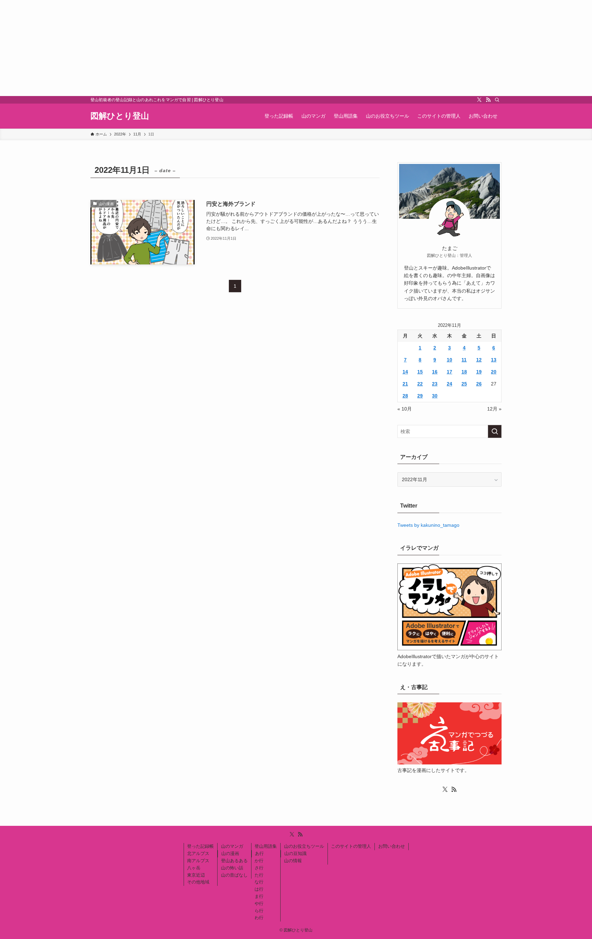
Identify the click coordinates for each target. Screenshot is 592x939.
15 (420, 372)
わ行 (259, 917)
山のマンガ (232, 846)
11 (464, 359)
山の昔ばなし (234, 875)
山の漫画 (230, 853)
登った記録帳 (200, 846)
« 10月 (404, 409)
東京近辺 (196, 875)
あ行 (259, 853)
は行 (259, 889)
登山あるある (234, 860)
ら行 (259, 910)
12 (479, 359)
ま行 (259, 896)
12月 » (494, 409)
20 (493, 372)
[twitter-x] (479, 100)
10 (449, 359)
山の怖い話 (232, 867)
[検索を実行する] (495, 431)
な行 (259, 881)
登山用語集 (266, 846)
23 (434, 384)
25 (464, 384)
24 (449, 384)
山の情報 (293, 860)
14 (405, 372)
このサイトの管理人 (351, 846)
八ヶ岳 (193, 867)
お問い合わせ (391, 846)
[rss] (488, 100)
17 (449, 372)
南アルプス (198, 860)
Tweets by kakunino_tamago (428, 525)
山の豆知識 (295, 853)
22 (420, 384)
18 (464, 372)
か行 (259, 860)
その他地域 (198, 881)
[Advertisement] (205, 48)
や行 (259, 903)
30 (434, 396)
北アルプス (198, 853)
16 (434, 372)
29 (420, 396)
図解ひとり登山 (119, 116)
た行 (259, 875)
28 (405, 396)
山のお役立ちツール (304, 846)
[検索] (497, 100)
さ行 (259, 867)
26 (479, 384)
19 (479, 372)
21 (405, 384)
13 (493, 359)
